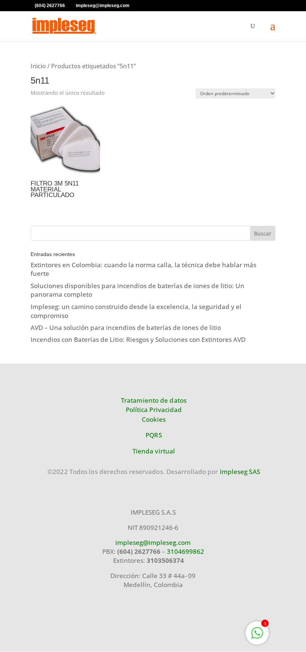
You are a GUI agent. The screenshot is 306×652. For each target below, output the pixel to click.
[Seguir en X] (76, 616)
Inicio (38, 66)
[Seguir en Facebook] (40, 616)
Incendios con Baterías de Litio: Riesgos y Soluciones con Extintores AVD (138, 339)
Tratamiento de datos (154, 400)
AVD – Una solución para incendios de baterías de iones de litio (126, 327)
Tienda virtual (153, 451)
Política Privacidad (154, 409)
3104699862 (185, 551)
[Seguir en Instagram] (22, 616)
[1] (257, 636)
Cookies (154, 419)
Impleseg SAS (240, 471)
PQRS (154, 435)
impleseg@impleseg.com (153, 542)
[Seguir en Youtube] (58, 616)
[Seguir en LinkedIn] (94, 616)
